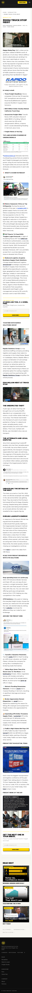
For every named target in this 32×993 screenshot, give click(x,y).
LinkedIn (4, 952)
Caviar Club (5, 974)
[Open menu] (29, 2)
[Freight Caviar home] (3, 2)
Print (3, 971)
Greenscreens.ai (9, 156)
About (3, 981)
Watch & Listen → (9, 932)
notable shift (22, 208)
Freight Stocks (5, 964)
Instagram (12, 952)
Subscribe (22, 2)
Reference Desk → (20, 929)
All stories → (7, 929)
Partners (4, 984)
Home (4, 12)
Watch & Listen (6, 962)
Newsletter (12, 12)
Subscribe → (16, 315)
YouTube (20, 952)
